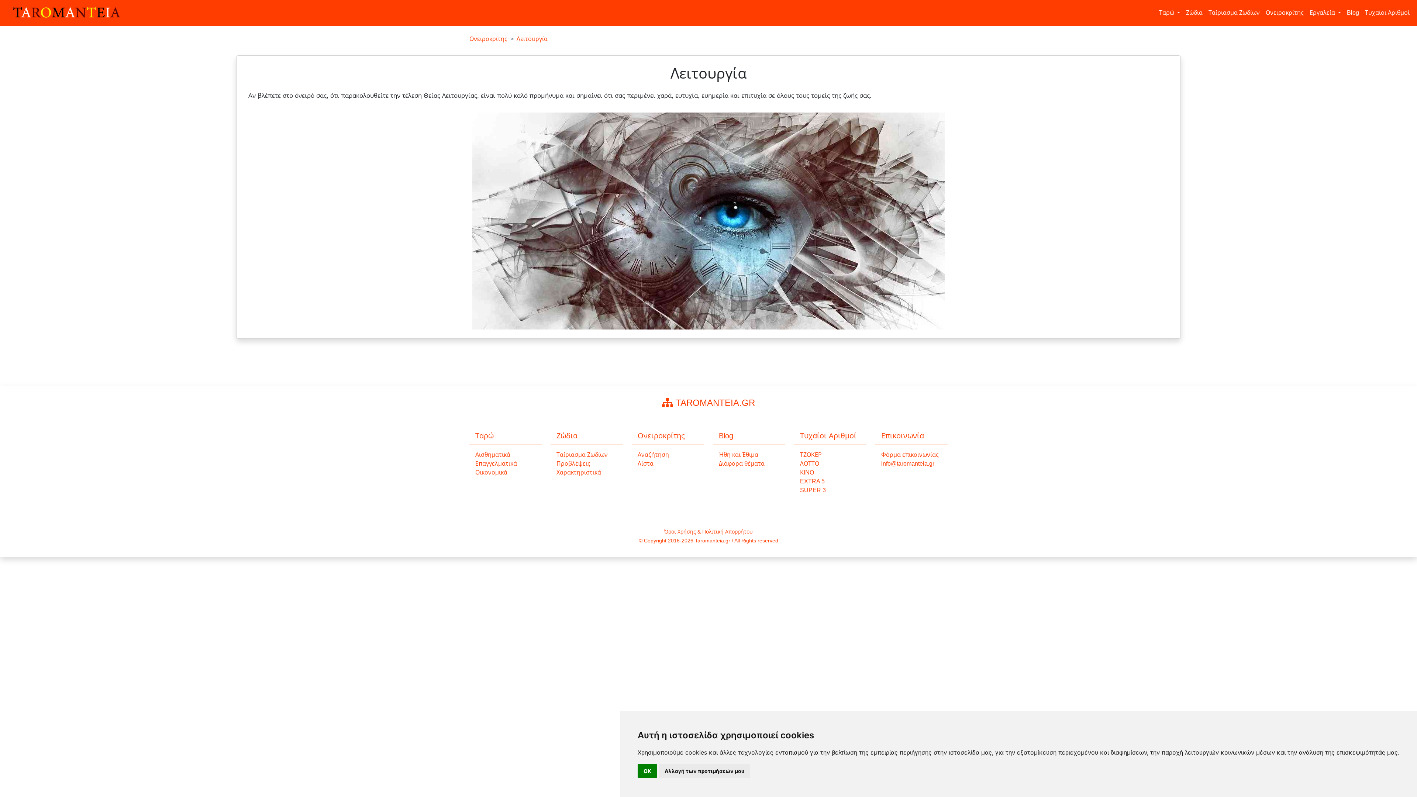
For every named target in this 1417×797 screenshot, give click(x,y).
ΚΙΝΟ (807, 472)
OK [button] (647, 771)
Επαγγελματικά (496, 463)
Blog (1353, 13)
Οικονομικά (491, 472)
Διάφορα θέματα (742, 463)
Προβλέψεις (573, 463)
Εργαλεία (1323, 13)
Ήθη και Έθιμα (738, 455)
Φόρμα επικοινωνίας (910, 455)
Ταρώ (1167, 13)
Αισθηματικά (492, 455)
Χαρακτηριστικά (578, 472)
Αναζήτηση (653, 455)
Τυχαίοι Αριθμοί (1387, 13)
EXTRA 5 (812, 481)
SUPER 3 (813, 490)
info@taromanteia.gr (907, 463)
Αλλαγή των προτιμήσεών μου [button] (704, 771)
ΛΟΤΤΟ (809, 463)
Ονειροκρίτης (1285, 13)
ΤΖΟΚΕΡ (811, 455)
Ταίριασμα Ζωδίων (1234, 13)
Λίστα (646, 463)
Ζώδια (1194, 13)
